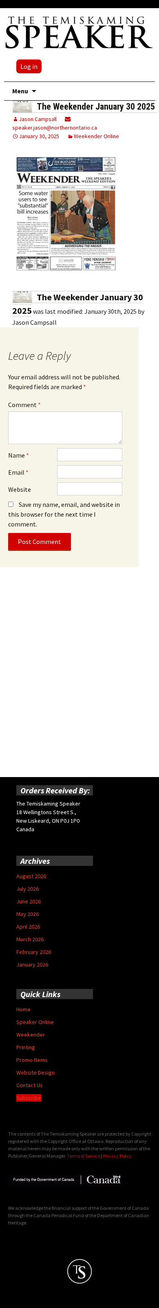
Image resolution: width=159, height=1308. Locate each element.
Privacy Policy (117, 1156)
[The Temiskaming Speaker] (79, 32)
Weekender (30, 1034)
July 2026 (27, 888)
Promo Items (32, 1060)
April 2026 (28, 926)
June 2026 (28, 901)
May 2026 (27, 914)
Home (23, 1009)
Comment (24, 405)
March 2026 (30, 939)
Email (18, 472)
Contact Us (29, 1085)
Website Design (35, 1072)
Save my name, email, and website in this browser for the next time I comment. (64, 514)
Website (19, 489)
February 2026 (33, 952)
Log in (29, 66)
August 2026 (31, 876)
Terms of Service (83, 1156)
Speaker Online (35, 1022)
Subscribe (28, 1097)
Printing (25, 1047)
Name (18, 455)
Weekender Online (96, 136)
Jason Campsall (38, 119)
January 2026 (32, 964)
